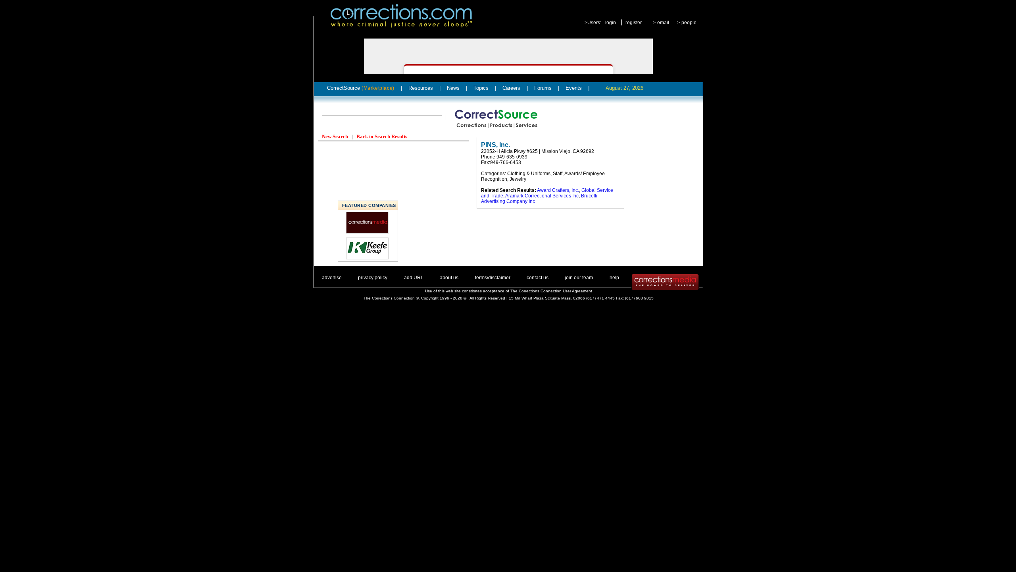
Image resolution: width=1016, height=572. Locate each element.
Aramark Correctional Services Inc (542, 196)
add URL (413, 277)
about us (449, 277)
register (633, 22)
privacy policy (372, 277)
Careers (511, 88)
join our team (579, 277)
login (610, 22)
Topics (481, 88)
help (614, 277)
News (453, 88)
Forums (543, 88)
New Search (335, 136)
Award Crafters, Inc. (558, 190)
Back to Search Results (381, 136)
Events (574, 88)
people (689, 22)
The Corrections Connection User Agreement (551, 291)
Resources (420, 88)
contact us (537, 277)
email (663, 22)
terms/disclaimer (492, 277)
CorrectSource (360, 88)
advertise (332, 277)
